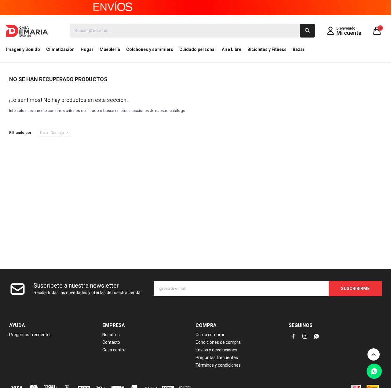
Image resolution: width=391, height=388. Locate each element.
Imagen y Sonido (23, 49)
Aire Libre (231, 49)
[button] (307, 31)
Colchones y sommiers (149, 49)
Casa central (114, 349)
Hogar (87, 49)
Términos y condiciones (218, 365)
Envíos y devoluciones (216, 349)
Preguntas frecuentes (30, 334)
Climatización (60, 49)
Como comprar (210, 334)
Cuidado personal (197, 49)
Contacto (111, 342)
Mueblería (110, 49)
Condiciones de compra (218, 342)
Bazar (299, 49)
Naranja (52, 133)
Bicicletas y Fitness (267, 49)
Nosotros (111, 334)
